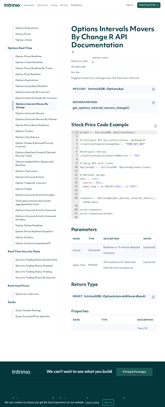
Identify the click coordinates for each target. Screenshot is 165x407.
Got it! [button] (108, 402)
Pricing (54, 5)
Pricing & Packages (134, 372)
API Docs (64, 5)
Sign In (129, 5)
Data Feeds (29, 5)
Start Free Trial (147, 5)
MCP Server (42, 5)
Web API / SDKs (100, 58)
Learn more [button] (92, 402)
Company (76, 5)
